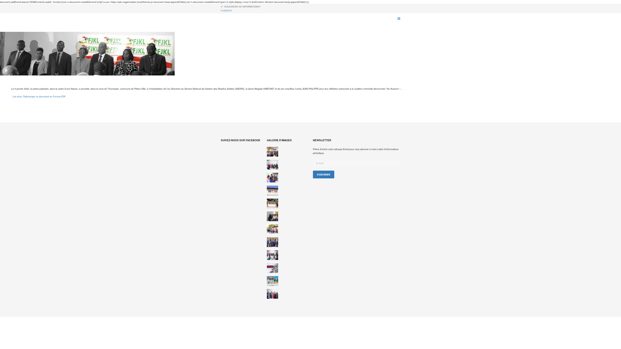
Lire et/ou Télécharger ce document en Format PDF (39, 96)
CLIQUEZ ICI (226, 10)
